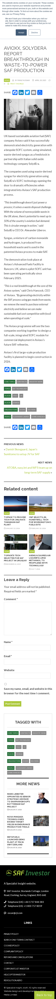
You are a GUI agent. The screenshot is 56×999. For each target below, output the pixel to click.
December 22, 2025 (13, 564)
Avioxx (22, 410)
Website (9, 670)
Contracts (22, 382)
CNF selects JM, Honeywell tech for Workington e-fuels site (40, 521)
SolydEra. (32, 410)
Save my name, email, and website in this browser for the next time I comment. (28, 691)
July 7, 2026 (35, 569)
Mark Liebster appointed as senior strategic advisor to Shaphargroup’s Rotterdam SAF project (18, 800)
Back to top (44, 995)
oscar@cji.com (15, 913)
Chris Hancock (38, 417)
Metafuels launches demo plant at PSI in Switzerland (16, 841)
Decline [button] (34, 32)
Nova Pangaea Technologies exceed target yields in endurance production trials (18, 822)
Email (8, 656)
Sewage (16, 403)
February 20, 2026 (38, 528)
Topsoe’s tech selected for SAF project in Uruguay (15, 558)
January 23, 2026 (12, 528)
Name (8, 642)
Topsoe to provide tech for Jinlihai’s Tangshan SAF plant (15, 521)
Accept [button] (21, 32)
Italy (15, 396)
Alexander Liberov (21, 417)
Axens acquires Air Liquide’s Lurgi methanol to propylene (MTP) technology (40, 560)
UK (21, 396)
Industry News (35, 382)
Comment (11, 599)
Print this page (17, 84)
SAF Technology (20, 389)
